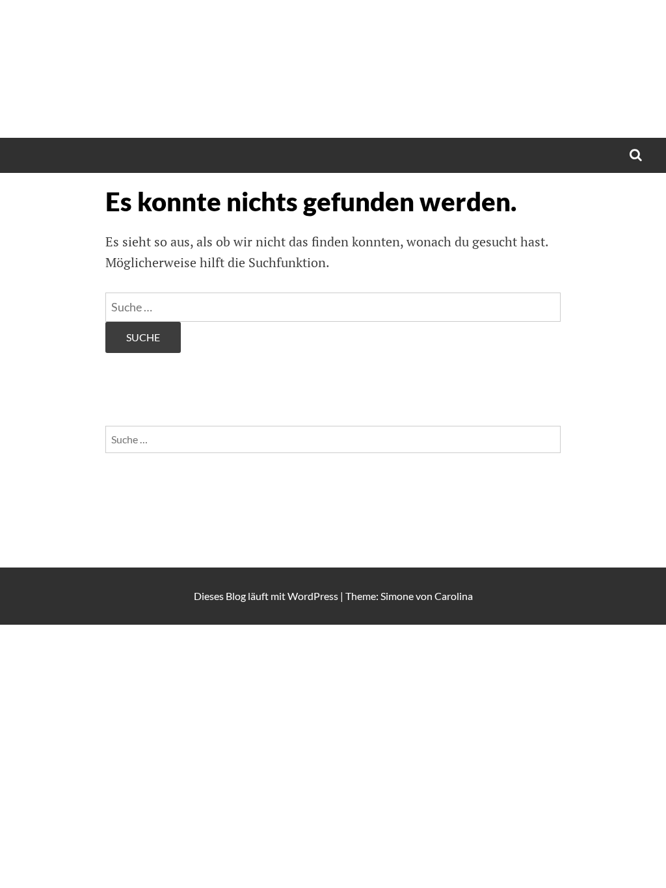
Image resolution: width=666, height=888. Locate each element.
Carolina (453, 596)
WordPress (312, 596)
